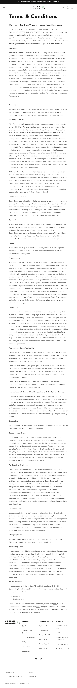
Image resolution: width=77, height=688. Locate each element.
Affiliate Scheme (27, 642)
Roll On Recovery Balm (63, 649)
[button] (4, 7)
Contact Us (26, 651)
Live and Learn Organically (27, 632)
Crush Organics (14, 683)
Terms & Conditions (45, 635)
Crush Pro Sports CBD (62, 627)
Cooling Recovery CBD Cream (62, 638)
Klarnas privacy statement (30, 612)
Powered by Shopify (24, 683)
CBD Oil (58, 633)
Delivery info (43, 626)
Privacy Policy (43, 639)
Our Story (25, 626)
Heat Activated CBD (63, 644)
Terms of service (44, 644)
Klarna (27, 586)
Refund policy (43, 648)
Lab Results (26, 646)
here (55, 604)
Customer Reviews (28, 637)
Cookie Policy (43, 630)
